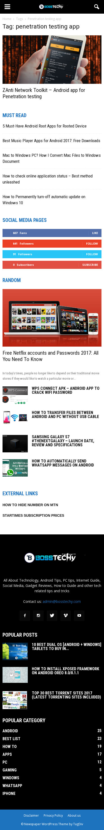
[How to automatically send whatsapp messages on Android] (15, 468)
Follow (92, 243)
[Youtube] (79, 616)
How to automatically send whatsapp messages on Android (63, 463)
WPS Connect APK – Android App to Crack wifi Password (65, 390)
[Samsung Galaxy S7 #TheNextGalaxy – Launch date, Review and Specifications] (15, 443)
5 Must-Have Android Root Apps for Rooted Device (45, 125)
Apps (7, 754)
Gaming (10, 770)
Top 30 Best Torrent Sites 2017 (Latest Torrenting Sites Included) (66, 695)
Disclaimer (31, 815)
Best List (11, 738)
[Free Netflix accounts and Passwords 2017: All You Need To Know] (52, 318)
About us (74, 815)
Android (10, 731)
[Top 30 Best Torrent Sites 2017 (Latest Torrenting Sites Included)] (15, 700)
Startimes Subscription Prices (33, 515)
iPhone (9, 793)
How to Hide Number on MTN (30, 505)
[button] (97, 7)
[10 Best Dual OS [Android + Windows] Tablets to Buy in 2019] (15, 651)
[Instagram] (38, 616)
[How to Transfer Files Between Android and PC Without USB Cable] (15, 418)
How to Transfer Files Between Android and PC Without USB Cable (65, 414)
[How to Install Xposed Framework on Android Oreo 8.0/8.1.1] (15, 675)
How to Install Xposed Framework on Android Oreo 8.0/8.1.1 (65, 670)
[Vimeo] (66, 616)
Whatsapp (12, 785)
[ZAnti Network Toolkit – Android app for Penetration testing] (52, 59)
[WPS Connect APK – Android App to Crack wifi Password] (15, 395)
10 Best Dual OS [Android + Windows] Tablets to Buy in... (66, 646)
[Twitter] (52, 616)
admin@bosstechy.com (62, 601)
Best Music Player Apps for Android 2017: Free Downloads (51, 140)
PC (5, 762)
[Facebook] (25, 616)
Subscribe (90, 265)
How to (10, 746)
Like (95, 233)
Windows (11, 777)
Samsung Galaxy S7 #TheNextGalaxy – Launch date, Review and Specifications (63, 440)
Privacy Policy (53, 815)
